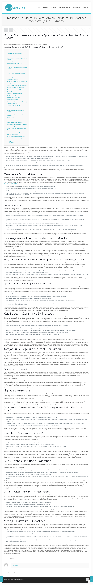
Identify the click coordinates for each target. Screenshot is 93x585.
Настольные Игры (12, 55)
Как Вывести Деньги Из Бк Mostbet (16, 71)
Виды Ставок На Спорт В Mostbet (15, 87)
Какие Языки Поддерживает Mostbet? (17, 85)
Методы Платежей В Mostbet (14, 93)
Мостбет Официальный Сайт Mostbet (17, 120)
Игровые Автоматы (12, 79)
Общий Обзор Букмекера (13, 105)
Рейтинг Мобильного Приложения (16, 132)
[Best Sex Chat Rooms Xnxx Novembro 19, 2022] (91, 579)
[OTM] (15, 7)
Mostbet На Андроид (12, 134)
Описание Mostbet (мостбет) (14, 53)
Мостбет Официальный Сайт (14, 138)
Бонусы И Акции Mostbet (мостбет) (16, 136)
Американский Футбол (13, 99)
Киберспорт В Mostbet (13, 77)
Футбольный (10, 117)
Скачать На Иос (11, 108)
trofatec (15, 565)
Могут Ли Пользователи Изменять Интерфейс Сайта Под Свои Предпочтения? (16, 63)
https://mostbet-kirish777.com (11, 183)
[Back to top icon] (87, 579)
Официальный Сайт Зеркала (14, 122)
